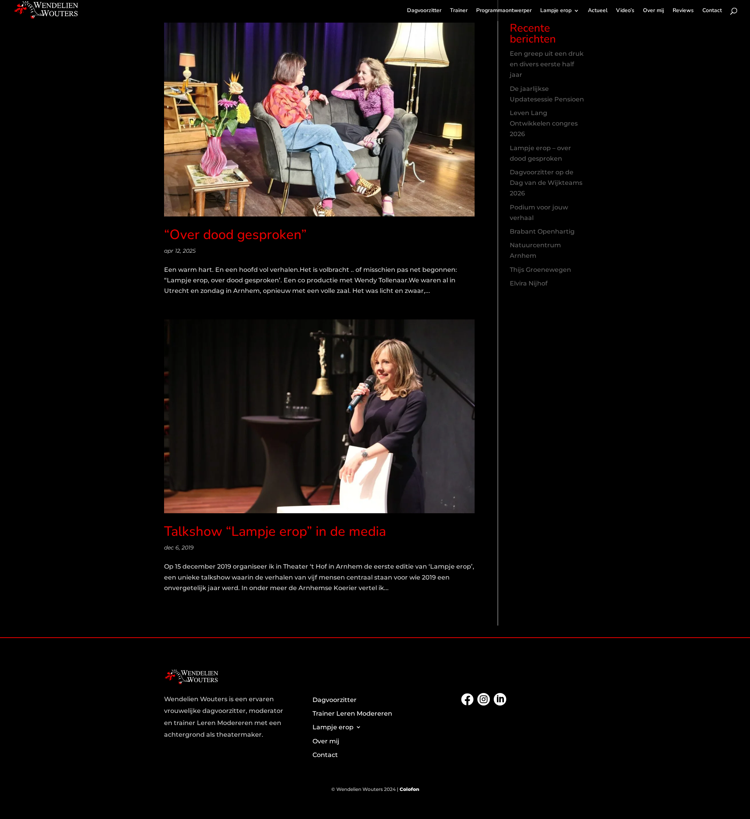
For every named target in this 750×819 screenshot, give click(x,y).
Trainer (459, 11)
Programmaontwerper (504, 11)
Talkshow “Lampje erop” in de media (275, 531)
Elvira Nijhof (529, 283)
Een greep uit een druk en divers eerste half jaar (547, 64)
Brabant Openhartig (542, 231)
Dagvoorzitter (424, 11)
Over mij (653, 11)
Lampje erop (555, 11)
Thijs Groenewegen (540, 269)
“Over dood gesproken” (235, 234)
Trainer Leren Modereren (352, 713)
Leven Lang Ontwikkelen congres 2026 (544, 123)
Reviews (683, 11)
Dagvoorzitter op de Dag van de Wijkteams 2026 (546, 182)
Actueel (597, 11)
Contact (712, 11)
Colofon (409, 789)
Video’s (625, 11)
